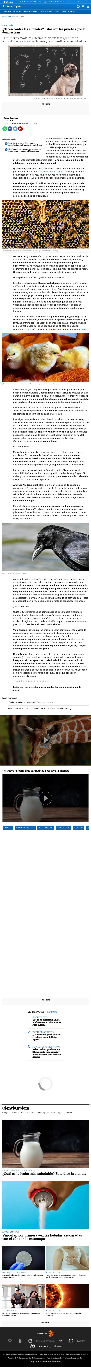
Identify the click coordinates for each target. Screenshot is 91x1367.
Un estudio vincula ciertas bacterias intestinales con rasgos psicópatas (22, 1276)
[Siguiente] (87, 2)
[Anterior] (18, 2)
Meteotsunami (60, 2)
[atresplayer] (78, 6)
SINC (57, 11)
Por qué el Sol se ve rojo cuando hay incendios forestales (64, 1314)
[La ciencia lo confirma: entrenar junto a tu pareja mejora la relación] (23, 1296)
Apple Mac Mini (48, 2)
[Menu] (88, 6)
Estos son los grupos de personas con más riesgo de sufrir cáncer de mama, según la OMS (66, 1276)
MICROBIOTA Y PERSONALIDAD (14, 1273)
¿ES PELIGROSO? (39, 1017)
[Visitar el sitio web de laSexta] (20, 1341)
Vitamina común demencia (75, 2)
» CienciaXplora (18, 16)
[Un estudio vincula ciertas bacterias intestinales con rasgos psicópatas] (23, 1258)
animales (78, 827)
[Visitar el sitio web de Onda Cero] (71, 1341)
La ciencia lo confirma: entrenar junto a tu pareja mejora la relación (21, 1314)
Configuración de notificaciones (40, 1362)
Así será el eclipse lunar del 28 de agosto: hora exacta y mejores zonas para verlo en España (46, 1053)
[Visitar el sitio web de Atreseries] (61, 1341)
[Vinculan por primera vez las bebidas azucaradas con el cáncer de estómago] (45, 1205)
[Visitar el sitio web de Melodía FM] (33, 1346)
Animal (8, 827)
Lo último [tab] (52, 1011)
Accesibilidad (56, 1362)
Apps (64, 11)
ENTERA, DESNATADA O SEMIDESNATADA (18, 1170)
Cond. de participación (54, 1358)
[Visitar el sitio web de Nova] (40, 1341)
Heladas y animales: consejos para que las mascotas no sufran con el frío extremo (24, 150)
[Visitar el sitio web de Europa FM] (81, 1341)
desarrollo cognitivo (25, 827)
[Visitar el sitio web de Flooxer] (58, 1346)
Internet (72, 11)
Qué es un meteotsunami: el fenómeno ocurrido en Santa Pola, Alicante (46, 1022)
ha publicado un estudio (52, 171)
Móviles (17, 11)
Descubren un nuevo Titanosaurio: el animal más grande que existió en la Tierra (25, 144)
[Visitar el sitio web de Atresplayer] (45, 1346)
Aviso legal (12, 1358)
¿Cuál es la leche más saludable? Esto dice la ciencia (30, 702)
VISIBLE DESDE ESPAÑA (43, 1032)
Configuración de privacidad (72, 1358)
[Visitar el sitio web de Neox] (30, 1341)
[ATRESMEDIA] (45, 1333)
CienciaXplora (46, 11)
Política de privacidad (24, 1358)
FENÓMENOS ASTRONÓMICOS (46, 1047)
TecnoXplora (6, 16)
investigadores (45, 827)
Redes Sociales (30, 11)
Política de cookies (39, 1358)
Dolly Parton (24, 2)
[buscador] (83, 6)
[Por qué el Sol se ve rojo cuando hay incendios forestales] (67, 1296)
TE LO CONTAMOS (53, 1273)
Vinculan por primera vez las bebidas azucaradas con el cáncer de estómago (40, 709)
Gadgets (7, 11)
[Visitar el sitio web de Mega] (50, 1341)
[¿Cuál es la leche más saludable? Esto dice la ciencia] (45, 1144)
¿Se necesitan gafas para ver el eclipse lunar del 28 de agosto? (46, 1037)
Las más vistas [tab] (36, 1011)
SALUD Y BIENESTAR (10, 1232)
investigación (63, 827)
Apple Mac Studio (36, 2)
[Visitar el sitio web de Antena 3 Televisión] (10, 1341)
